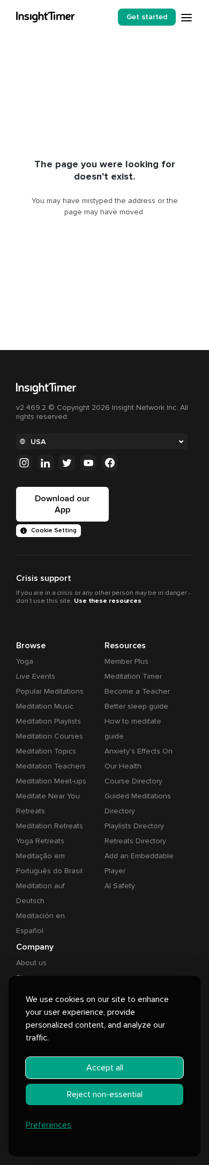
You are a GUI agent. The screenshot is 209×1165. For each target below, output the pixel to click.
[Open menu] (186, 17)
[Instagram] (24, 463)
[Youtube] (88, 463)
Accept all (104, 1067)
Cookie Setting (54, 530)
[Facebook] (110, 463)
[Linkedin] (46, 463)
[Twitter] (67, 463)
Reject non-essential (105, 1094)
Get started (146, 16)
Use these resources (107, 601)
